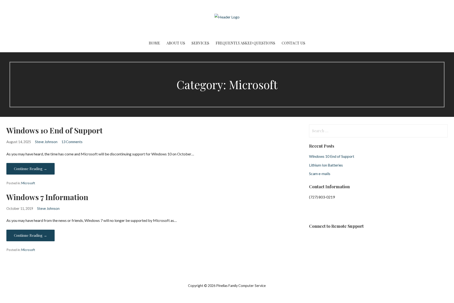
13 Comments (72, 142)
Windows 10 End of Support (54, 130)
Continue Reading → (30, 168)
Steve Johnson (46, 142)
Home (154, 42)
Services (200, 42)
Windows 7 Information (47, 197)
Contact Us (293, 42)
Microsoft (28, 183)
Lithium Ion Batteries (326, 165)
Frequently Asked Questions (245, 42)
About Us (175, 42)
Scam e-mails (319, 173)
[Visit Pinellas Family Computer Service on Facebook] (312, 213)
